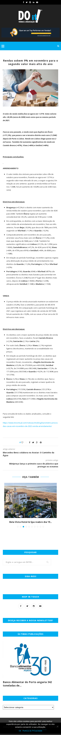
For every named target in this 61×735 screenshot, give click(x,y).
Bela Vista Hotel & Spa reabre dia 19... (30, 522)
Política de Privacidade (32, 731)
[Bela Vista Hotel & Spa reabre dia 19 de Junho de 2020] (30, 500)
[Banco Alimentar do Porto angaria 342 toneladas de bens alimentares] (30, 659)
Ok (20, 731)
